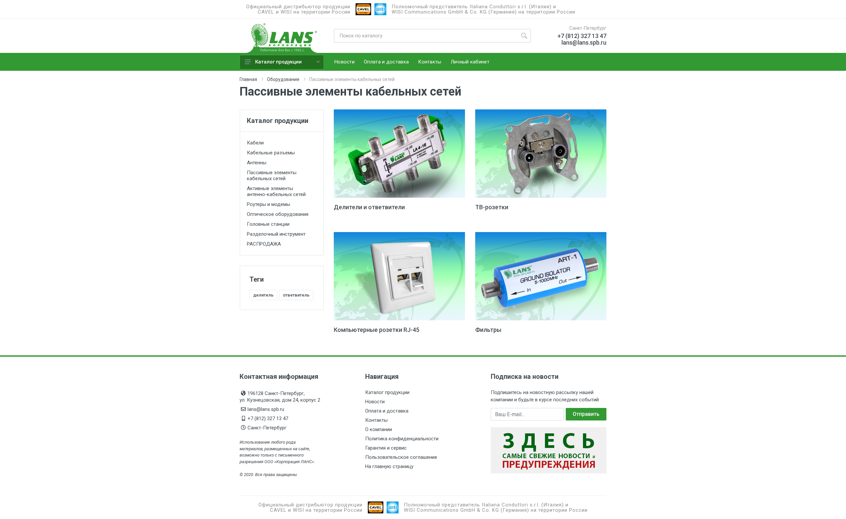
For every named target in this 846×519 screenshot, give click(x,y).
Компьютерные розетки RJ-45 (376, 329)
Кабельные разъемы (271, 153)
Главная (248, 79)
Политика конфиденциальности (402, 439)
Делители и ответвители (369, 207)
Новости (375, 402)
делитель (263, 295)
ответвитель (296, 295)
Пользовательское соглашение (401, 457)
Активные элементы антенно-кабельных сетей (276, 191)
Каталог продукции (278, 62)
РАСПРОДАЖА (264, 244)
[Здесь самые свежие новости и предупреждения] (548, 450)
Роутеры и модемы (268, 204)
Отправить (586, 414)
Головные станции (268, 224)
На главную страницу (389, 466)
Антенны (256, 163)
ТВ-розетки (491, 207)
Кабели (255, 143)
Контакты (376, 420)
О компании (378, 429)
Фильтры (488, 329)
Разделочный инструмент (276, 234)
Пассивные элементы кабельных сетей (271, 175)
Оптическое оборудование (278, 214)
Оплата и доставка (386, 411)
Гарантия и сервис (386, 448)
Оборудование (283, 79)
